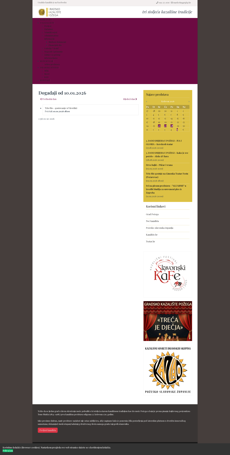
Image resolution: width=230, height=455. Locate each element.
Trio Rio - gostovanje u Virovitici (61, 108)
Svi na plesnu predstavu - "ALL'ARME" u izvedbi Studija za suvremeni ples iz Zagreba (166, 189)
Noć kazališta (152, 221)
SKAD (47, 74)
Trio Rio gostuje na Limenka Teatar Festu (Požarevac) (167, 175)
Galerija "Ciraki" (51, 48)
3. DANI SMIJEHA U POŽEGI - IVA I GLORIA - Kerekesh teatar (164, 142)
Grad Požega (152, 214)
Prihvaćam (8, 450)
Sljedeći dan (129, 99)
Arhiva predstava (52, 64)
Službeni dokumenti (57, 42)
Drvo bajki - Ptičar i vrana (159, 165)
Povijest (47, 26)
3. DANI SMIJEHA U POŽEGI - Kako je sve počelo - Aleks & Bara (167, 154)
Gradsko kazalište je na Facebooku (52, 2)
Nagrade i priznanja (53, 51)
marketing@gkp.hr (182, 2)
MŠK (46, 70)
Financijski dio (55, 45)
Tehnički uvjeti (50, 32)
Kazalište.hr (152, 234)
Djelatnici (48, 29)
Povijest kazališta (48, 430)
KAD (46, 77)
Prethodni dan (49, 99)
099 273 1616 (164, 2)
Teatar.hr (150, 241)
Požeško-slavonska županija (159, 227)
